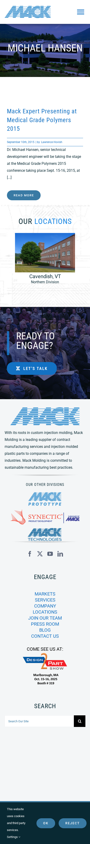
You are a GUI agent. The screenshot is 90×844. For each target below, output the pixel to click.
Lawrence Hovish (51, 142)
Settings (12, 837)
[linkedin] (60, 554)
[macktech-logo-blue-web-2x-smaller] (45, 530)
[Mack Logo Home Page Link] (31, 11)
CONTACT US (45, 636)
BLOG (45, 630)
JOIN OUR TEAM (45, 618)
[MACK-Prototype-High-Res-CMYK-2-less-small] (45, 494)
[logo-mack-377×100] (45, 409)
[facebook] (30, 554)
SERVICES (45, 600)
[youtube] (50, 554)
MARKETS (45, 594)
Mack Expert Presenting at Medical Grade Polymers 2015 (42, 120)
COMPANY (45, 606)
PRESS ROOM (45, 624)
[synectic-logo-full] (45, 511)
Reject (72, 823)
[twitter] (40, 554)
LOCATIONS (45, 612)
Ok (45, 823)
